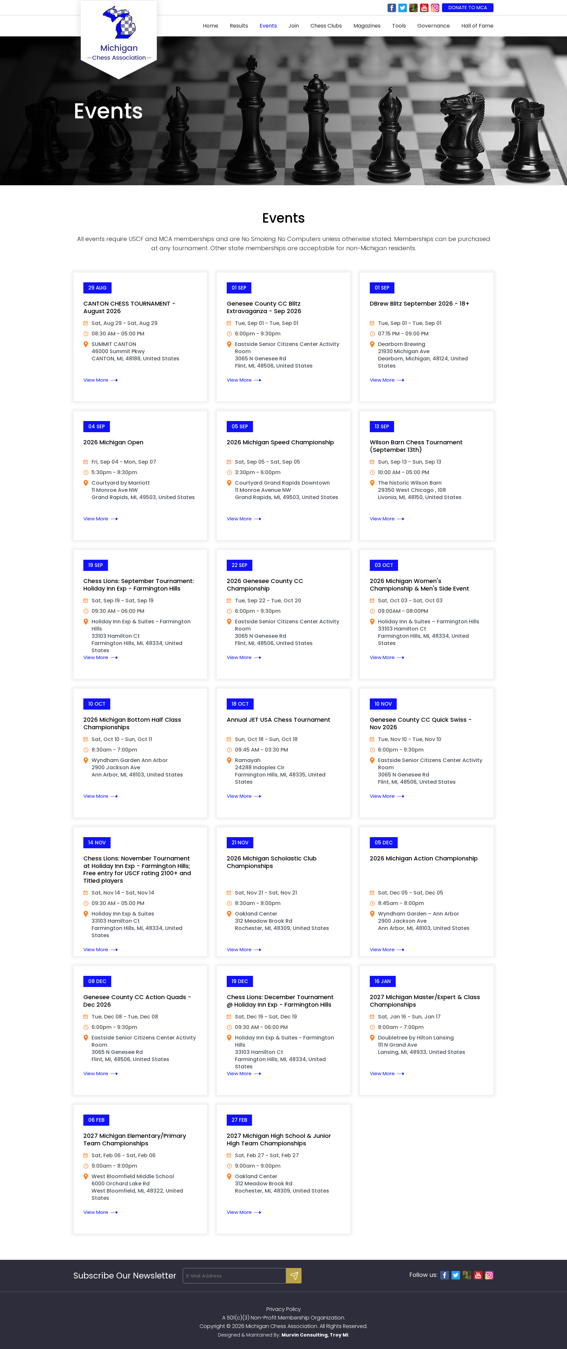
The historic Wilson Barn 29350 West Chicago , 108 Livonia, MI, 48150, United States (420, 490)
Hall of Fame (477, 26)
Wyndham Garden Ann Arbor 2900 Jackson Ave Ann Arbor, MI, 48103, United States (137, 767)
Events (268, 26)
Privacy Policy (283, 1309)
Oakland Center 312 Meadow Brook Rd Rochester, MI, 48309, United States (282, 921)
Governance (433, 26)
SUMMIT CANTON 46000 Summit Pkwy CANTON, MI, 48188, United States (135, 351)
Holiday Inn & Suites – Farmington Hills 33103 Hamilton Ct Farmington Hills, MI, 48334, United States (428, 632)
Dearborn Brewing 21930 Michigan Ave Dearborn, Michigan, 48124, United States (423, 355)
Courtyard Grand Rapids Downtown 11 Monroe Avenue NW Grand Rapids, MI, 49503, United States (286, 490)
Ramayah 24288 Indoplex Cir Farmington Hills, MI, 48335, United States (280, 771)
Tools (399, 26)
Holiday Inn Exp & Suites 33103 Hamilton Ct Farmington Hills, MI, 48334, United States (137, 924)
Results (239, 26)
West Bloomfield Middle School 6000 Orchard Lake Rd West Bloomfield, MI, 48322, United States (137, 1187)
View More (95, 379)
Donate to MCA (468, 7)
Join (293, 26)
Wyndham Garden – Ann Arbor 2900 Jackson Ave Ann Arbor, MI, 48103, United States (424, 921)
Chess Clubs (326, 26)
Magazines (367, 26)
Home (210, 26)
